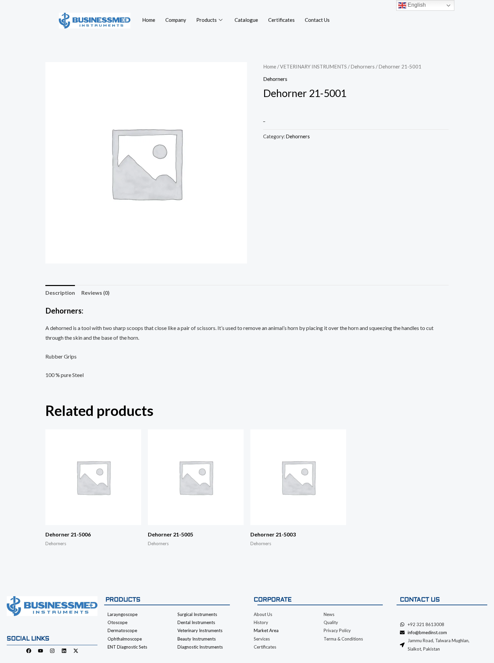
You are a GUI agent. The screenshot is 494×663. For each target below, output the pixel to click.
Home (148, 20)
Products (206, 20)
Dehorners (363, 66)
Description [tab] (60, 292)
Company (175, 20)
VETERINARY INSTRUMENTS (313, 66)
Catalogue (246, 20)
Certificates (281, 20)
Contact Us (317, 20)
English (416, 5)
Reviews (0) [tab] (95, 292)
